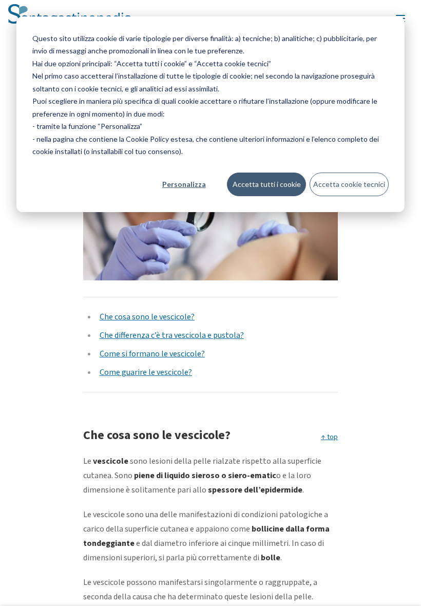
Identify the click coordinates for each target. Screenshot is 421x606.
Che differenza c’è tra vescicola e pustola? (172, 335)
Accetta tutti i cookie (267, 184)
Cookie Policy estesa (159, 139)
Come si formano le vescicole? (152, 353)
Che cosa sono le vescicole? (147, 317)
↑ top (329, 437)
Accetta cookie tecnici (349, 184)
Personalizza (184, 184)
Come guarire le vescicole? (146, 372)
